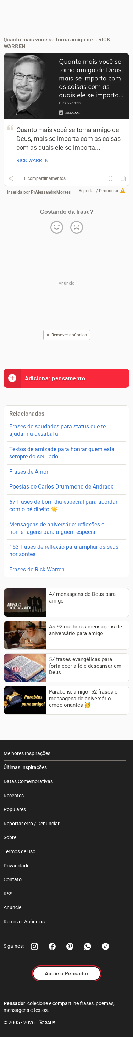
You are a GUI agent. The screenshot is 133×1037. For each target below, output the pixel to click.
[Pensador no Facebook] (52, 946)
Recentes (14, 795)
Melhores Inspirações (27, 753)
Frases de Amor (28, 471)
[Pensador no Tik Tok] (105, 946)
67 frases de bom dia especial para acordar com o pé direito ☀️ (63, 505)
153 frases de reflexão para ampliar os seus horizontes (63, 550)
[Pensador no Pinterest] (70, 946)
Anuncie (12, 907)
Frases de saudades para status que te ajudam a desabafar (57, 430)
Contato (13, 879)
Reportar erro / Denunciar (32, 823)
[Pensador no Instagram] (34, 946)
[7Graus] (47, 1022)
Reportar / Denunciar (98, 190)
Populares (15, 809)
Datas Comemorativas (28, 781)
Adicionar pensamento (55, 378)
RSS (8, 893)
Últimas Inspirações (25, 767)
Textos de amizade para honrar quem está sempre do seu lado (62, 453)
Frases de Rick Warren (37, 569)
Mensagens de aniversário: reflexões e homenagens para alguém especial (56, 528)
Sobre (10, 837)
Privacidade (16, 865)
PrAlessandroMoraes (51, 192)
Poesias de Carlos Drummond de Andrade (61, 486)
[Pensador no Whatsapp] (88, 946)
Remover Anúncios (24, 921)
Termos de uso (19, 851)
